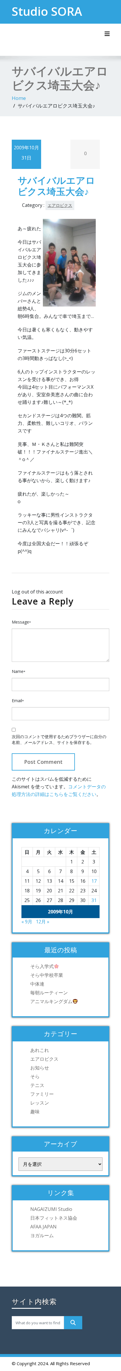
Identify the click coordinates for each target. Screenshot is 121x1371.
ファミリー (42, 1094)
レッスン (39, 1103)
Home (19, 98)
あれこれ (39, 1050)
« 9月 (26, 921)
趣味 (35, 1111)
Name (18, 671)
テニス (37, 1085)
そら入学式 (42, 966)
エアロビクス (60, 205)
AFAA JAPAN (43, 1227)
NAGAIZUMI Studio (51, 1209)
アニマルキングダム (51, 1001)
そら (35, 1076)
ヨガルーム (42, 1235)
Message (21, 622)
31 (94, 900)
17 (94, 881)
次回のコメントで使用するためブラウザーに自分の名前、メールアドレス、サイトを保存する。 (59, 739)
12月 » (42, 921)
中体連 (37, 984)
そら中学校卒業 (46, 975)
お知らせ (39, 1068)
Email (18, 700)
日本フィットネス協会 (53, 1218)
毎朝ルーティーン (49, 993)
